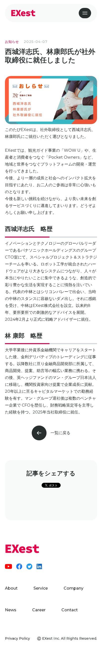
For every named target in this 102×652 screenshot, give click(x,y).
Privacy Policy (17, 638)
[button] (85, 13)
